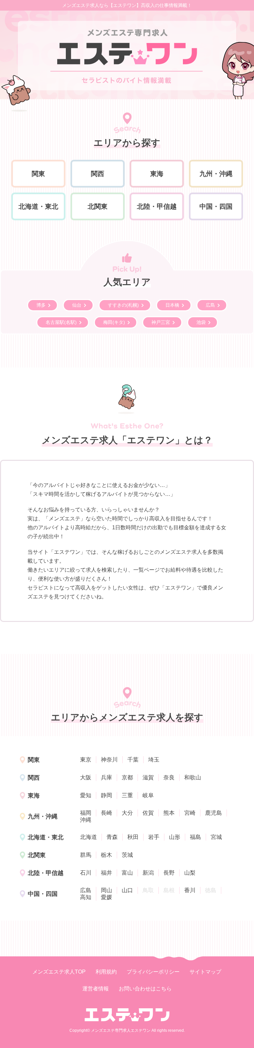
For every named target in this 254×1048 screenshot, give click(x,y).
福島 (195, 837)
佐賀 (148, 813)
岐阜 (148, 795)
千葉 (133, 760)
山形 (174, 837)
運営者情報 (95, 988)
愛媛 (106, 897)
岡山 (106, 890)
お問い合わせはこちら (145, 988)
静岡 (106, 795)
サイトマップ (205, 972)
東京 (85, 760)
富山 (127, 873)
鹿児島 (213, 813)
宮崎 (189, 813)
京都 (127, 777)
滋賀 (148, 777)
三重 (127, 795)
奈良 (169, 777)
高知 (85, 897)
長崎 (106, 813)
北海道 (88, 837)
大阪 (85, 777)
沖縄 (85, 820)
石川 (85, 873)
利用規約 (106, 972)
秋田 (133, 837)
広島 (85, 890)
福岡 (85, 813)
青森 (112, 837)
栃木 (106, 855)
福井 (106, 873)
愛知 (85, 795)
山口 (127, 890)
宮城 (216, 837)
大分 (127, 813)
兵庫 (106, 777)
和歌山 (192, 777)
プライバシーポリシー (153, 972)
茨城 (127, 855)
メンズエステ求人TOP (59, 972)
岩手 (153, 837)
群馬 (85, 855)
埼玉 (153, 760)
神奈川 (109, 760)
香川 (189, 890)
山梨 (189, 873)
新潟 (148, 873)
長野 (169, 873)
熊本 (169, 813)
